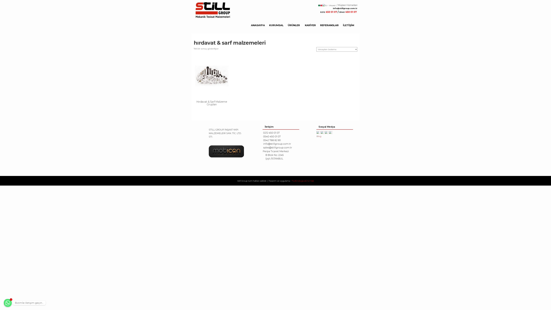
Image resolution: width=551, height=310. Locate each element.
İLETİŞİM (348, 25)
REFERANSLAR (329, 25)
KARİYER (310, 25)
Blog (318, 136)
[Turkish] (321, 5)
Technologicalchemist (303, 181)
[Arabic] (319, 5)
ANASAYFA (258, 25)
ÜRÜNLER (294, 25)
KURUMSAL (276, 25)
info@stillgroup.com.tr (345, 8)
